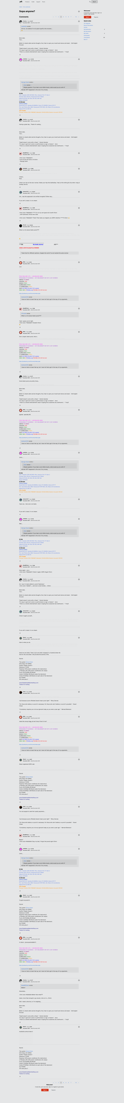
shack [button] (24, 691)
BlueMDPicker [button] (26, 152)
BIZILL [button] (24, 262)
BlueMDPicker (25, 985)
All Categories (87, 23)
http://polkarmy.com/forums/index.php (29, 293)
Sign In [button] (45, 1090)
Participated (87, 35)
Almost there (29, 662)
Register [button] (54, 1090)
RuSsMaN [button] (25, 168)
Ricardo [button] (24, 225)
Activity (85, 27)
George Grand (25, 82)
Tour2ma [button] (25, 21)
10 (76, 16)
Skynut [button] (24, 637)
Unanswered (94, 37)
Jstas (25, 85)
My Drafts (94, 33)
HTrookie (23, 313)
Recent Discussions (88, 25)
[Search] (90, 1)
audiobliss (24, 26)
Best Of (85, 39)
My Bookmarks (94, 29)
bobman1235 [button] (26, 191)
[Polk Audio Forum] (21, 2)
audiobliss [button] (25, 59)
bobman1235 (24, 297)
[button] (79, 12)
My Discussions (87, 31)
